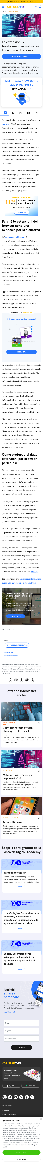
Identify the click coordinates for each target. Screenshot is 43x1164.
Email (32, 680)
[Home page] (16, 7)
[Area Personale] (40, 6)
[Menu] (3, 6)
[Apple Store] (11, 1086)
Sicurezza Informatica (17, 645)
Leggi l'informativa (10, 1012)
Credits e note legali (9, 1114)
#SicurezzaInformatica (11, 656)
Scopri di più (16, 616)
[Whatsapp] (21, 1097)
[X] (32, 1097)
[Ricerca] (36, 6)
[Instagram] (5, 1097)
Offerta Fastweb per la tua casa (21, 2)
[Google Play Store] (30, 1086)
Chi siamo (6, 1111)
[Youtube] (16, 1097)
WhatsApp (27, 680)
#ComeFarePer (9, 652)
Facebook (21, 680)
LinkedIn (10, 680)
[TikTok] (10, 1097)
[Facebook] (27, 1097)
